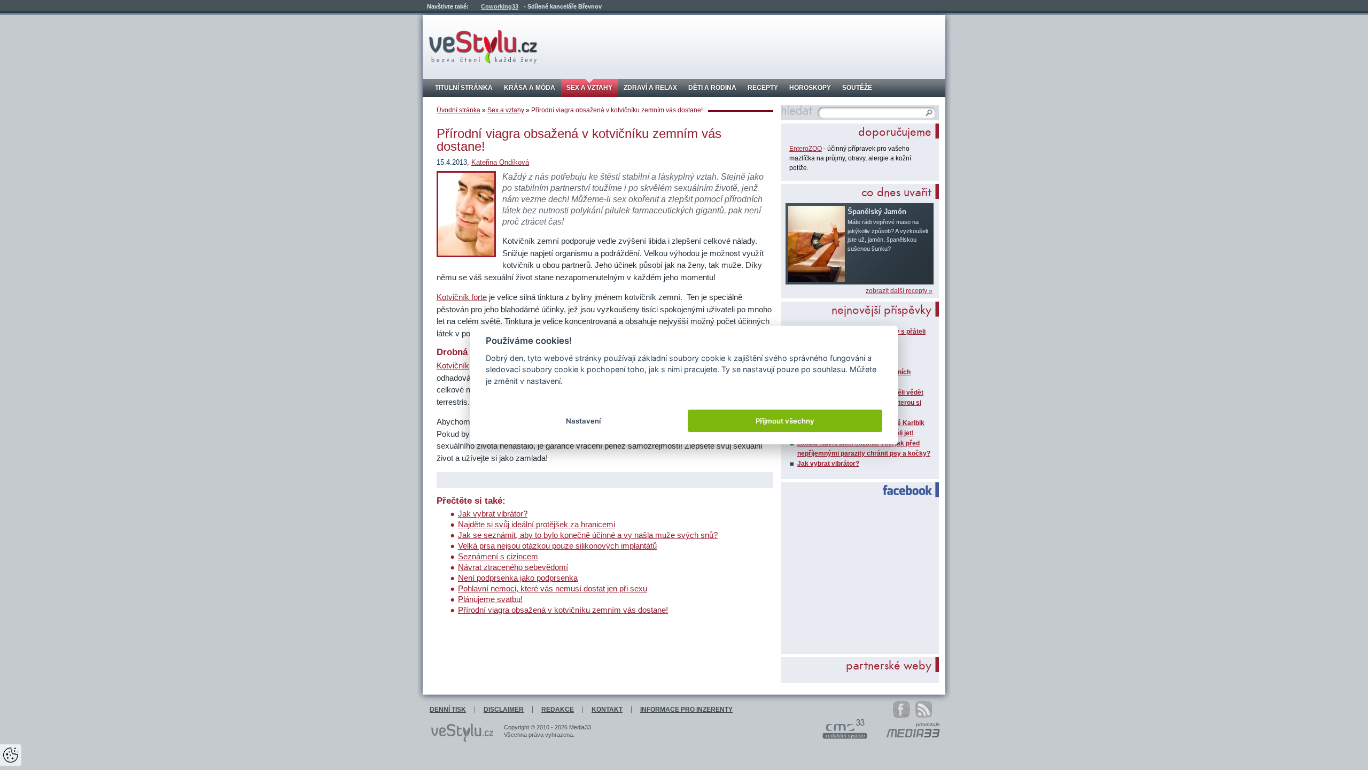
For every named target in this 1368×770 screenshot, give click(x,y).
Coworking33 (499, 6)
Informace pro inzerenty (686, 709)
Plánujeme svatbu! (490, 599)
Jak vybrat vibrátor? (492, 513)
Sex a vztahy (589, 87)
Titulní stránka (464, 87)
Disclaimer (504, 709)
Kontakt (607, 709)
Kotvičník (453, 365)
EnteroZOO (805, 148)
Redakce (557, 709)
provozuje (928, 724)
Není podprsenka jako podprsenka (518, 577)
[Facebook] (901, 709)
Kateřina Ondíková (500, 162)
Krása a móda (529, 87)
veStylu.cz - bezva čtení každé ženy (483, 47)
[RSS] (929, 709)
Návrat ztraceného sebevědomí (513, 567)
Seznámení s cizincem (498, 556)
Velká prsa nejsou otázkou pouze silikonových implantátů (557, 545)
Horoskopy (810, 87)
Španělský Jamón (877, 211)
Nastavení (583, 421)
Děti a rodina (712, 87)
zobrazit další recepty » (899, 291)
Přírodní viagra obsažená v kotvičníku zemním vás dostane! (563, 609)
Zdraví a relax (650, 87)
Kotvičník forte (462, 297)
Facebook (903, 490)
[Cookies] (10, 755)
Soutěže (857, 87)
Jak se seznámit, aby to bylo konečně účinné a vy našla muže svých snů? (588, 535)
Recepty (763, 87)
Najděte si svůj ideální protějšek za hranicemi (536, 524)
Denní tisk (448, 709)
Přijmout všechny (785, 421)
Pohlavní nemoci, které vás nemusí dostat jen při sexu (552, 588)
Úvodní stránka (458, 110)
